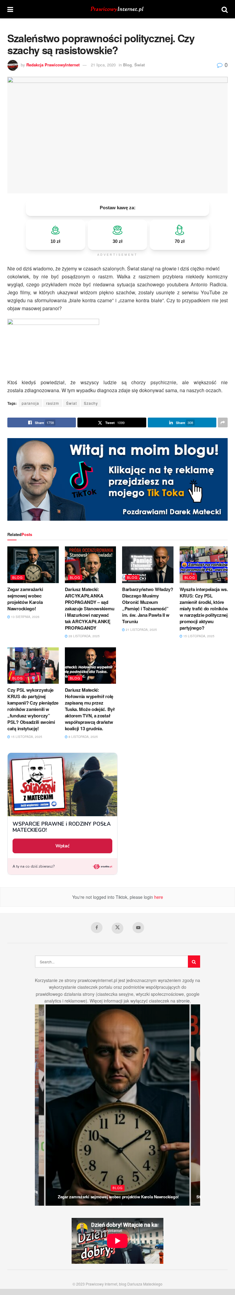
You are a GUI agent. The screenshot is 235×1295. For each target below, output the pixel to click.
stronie (183, 1001)
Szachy (91, 403)
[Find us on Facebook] (97, 927)
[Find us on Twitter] (117, 928)
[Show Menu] (10, 9)
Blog (127, 65)
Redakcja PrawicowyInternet (53, 65)
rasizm (52, 403)
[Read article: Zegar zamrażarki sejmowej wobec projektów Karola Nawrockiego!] (33, 564)
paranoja (30, 403)
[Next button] (195, 1105)
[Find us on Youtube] (138, 927)
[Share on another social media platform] (223, 422)
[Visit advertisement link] (117, 479)
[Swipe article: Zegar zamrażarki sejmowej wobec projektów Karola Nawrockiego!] (117, 1105)
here (158, 897)
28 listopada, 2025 (84, 636)
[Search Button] (225, 9)
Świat (139, 65)
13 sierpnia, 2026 (24, 617)
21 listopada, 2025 (141, 629)
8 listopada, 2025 (83, 737)
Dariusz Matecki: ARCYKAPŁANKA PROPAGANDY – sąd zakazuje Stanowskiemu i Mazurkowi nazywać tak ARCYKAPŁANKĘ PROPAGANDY (89, 608)
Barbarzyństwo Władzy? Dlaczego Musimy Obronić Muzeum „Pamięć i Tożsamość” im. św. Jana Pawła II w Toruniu (147, 605)
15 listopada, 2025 (198, 636)
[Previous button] (39, 1105)
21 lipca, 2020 (103, 65)
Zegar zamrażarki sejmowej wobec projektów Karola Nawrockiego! (25, 599)
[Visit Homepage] (117, 9)
